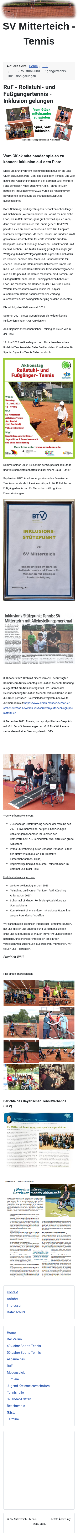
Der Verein (14, 1339)
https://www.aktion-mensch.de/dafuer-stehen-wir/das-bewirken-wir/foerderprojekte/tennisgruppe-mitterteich (38, 708)
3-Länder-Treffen (19, 1399)
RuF (10, 1366)
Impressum (15, 1306)
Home (11, 1333)
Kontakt (12, 1292)
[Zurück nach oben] (71, 1527)
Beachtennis (16, 1406)
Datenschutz (16, 1312)
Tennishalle (15, 1393)
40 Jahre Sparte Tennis (24, 1346)
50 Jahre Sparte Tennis (24, 1353)
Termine (13, 1419)
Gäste (11, 1412)
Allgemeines (16, 1359)
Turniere (13, 1379)
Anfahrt (12, 1299)
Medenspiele (16, 1373)
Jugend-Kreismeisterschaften (28, 1386)
